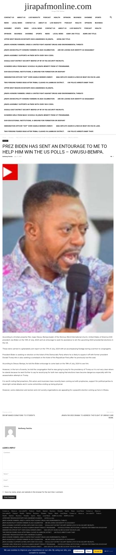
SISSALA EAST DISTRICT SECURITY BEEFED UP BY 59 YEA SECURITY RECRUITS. (34, 61)
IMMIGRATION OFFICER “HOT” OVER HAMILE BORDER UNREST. (28, 77)
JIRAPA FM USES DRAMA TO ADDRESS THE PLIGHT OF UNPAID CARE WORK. (87, 416)
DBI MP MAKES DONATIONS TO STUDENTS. (18, 415)
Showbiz (88, 17)
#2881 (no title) (73, 34)
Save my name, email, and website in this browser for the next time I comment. (34, 492)
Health (57, 17)
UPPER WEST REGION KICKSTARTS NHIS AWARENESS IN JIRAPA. (29, 39)
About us (21, 17)
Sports (98, 17)
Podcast (47, 17)
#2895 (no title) (89, 34)
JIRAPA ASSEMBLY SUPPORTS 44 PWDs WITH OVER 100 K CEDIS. (29, 55)
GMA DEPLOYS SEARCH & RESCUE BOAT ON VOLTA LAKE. (78, 77)
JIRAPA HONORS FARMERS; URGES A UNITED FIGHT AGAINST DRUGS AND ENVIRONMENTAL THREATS (43, 44)
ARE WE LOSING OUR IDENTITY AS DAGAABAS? (76, 50)
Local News (17, 23)
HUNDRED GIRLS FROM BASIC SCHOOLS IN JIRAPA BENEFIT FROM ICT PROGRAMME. (37, 66)
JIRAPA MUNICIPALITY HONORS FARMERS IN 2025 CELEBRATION (29, 50)
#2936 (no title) (63, 39)
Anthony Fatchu (7, 156)
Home (4, 137)
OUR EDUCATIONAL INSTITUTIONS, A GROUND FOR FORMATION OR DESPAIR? (34, 72)
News (6, 23)
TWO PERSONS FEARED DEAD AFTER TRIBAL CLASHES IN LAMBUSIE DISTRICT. (34, 82)
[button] (111, 18)
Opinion (66, 17)
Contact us (9, 17)
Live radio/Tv (34, 17)
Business (77, 17)
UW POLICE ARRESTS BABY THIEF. (81, 82)
